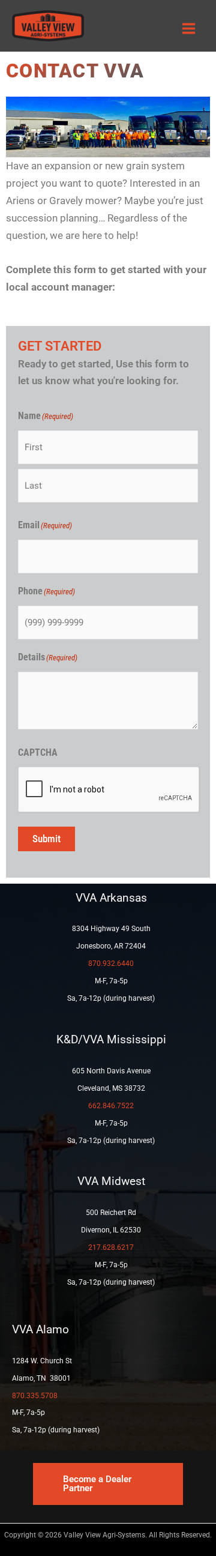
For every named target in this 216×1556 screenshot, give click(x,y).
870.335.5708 (35, 1396)
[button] (108, 1484)
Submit (46, 839)
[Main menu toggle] (189, 29)
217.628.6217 (111, 1247)
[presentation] (109, 790)
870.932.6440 (111, 963)
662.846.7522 (111, 1106)
